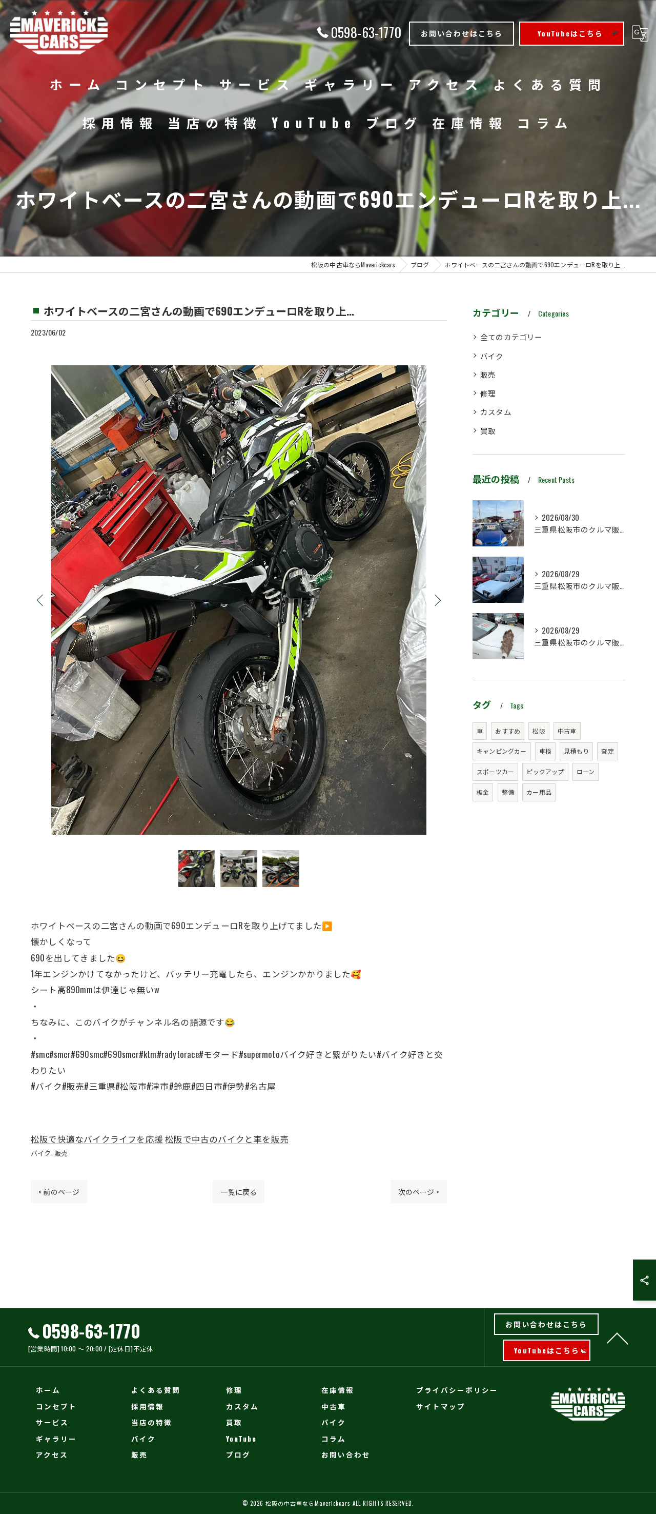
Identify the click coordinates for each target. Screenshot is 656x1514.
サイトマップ (440, 1406)
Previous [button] (41, 599)
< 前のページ (58, 1191)
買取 (488, 430)
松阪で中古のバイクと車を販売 (227, 1138)
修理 (488, 393)
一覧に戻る (238, 1191)
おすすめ (507, 730)
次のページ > (418, 1191)
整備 (508, 792)
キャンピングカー (502, 750)
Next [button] (436, 599)
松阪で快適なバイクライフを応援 (97, 1138)
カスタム (495, 411)
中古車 (567, 730)
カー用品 (538, 792)
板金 (483, 792)
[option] (239, 600)
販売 (61, 1153)
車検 (545, 750)
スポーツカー (495, 771)
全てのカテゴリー (511, 336)
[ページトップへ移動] (617, 1337)
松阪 (538, 730)
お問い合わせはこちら (462, 33)
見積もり (576, 750)
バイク (41, 1153)
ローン (586, 771)
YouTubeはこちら (570, 33)
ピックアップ (545, 771)
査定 (607, 750)
